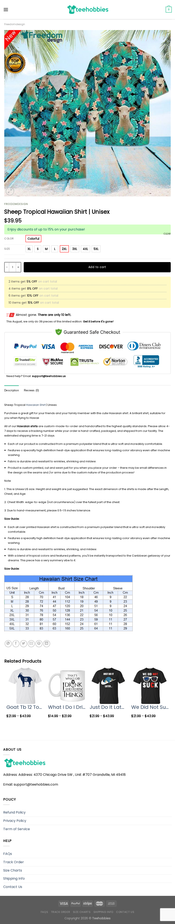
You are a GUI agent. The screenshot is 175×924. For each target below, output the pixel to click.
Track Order (13, 862)
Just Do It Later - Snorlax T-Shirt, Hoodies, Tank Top (108, 707)
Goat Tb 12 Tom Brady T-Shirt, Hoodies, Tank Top (25, 707)
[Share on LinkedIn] (46, 643)
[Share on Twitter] (23, 643)
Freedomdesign (14, 24)
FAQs (7, 853)
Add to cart (97, 267)
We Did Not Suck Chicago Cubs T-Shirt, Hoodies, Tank (150, 707)
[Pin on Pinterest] (38, 643)
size (7, 249)
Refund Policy (14, 812)
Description (11, 390)
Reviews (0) (31, 390)
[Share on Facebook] (15, 643)
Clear (167, 233)
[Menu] (6, 9)
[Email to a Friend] (31, 643)
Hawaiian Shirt (36, 405)
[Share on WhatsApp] (8, 643)
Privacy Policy (14, 820)
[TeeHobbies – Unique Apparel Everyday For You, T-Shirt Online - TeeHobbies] (87, 9)
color (9, 238)
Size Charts (12, 870)
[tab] (11, 390)
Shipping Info (14, 878)
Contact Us (12, 886)
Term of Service (16, 829)
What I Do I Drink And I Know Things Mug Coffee (66, 707)
